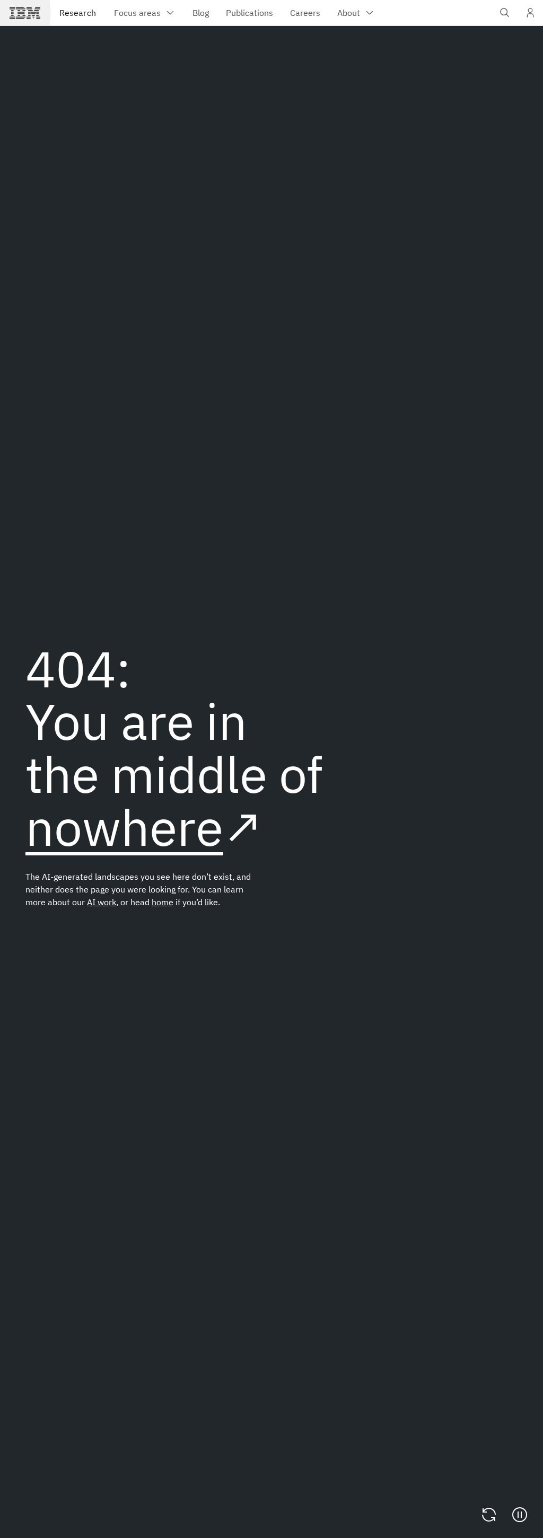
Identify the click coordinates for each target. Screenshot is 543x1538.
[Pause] (520, 1515)
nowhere (124, 827)
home (162, 902)
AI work (101, 902)
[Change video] (489, 1515)
